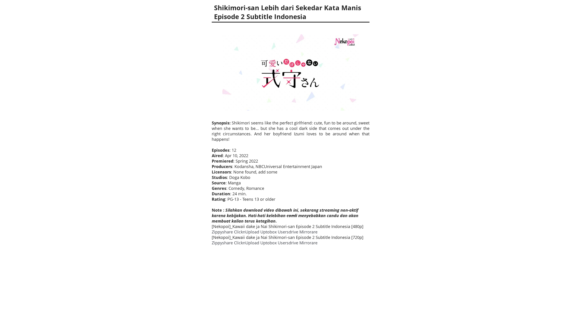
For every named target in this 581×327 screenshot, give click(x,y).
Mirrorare (308, 232)
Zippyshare (222, 232)
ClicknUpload (246, 232)
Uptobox (268, 232)
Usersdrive (288, 232)
